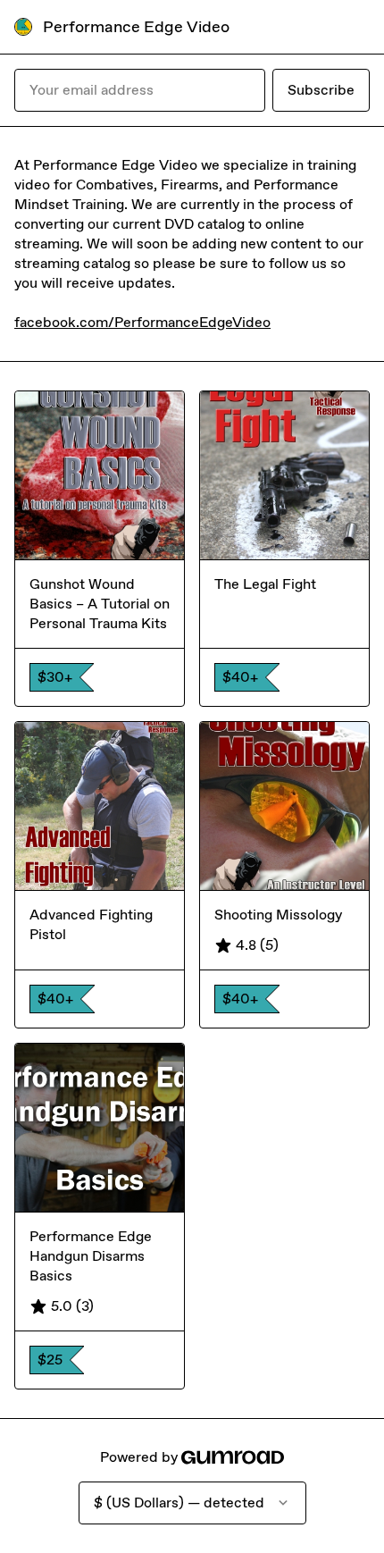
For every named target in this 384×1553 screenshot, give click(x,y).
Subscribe (321, 89)
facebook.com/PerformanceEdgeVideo (142, 322)
